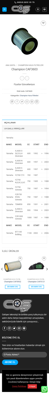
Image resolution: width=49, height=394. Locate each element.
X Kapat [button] (32, 386)
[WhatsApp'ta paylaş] (12, 101)
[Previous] (2, 274)
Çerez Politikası (19, 386)
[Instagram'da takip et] (9, 328)
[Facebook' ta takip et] (4, 328)
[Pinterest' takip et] (24, 328)
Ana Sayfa (10, 65)
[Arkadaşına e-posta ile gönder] (27, 101)
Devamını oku (12, 287)
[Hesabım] (38, 9)
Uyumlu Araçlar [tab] (14, 128)
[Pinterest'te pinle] (32, 101)
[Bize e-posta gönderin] (19, 328)
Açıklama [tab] (10, 122)
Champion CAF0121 (36, 282)
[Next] (46, 274)
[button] (4, 9)
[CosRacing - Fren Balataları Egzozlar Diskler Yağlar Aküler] (21, 9)
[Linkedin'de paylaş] (37, 101)
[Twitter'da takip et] (14, 328)
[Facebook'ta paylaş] (17, 101)
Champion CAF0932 (12, 282)
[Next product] (22, 78)
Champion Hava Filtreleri (30, 65)
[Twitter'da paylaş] (22, 101)
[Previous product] (27, 78)
